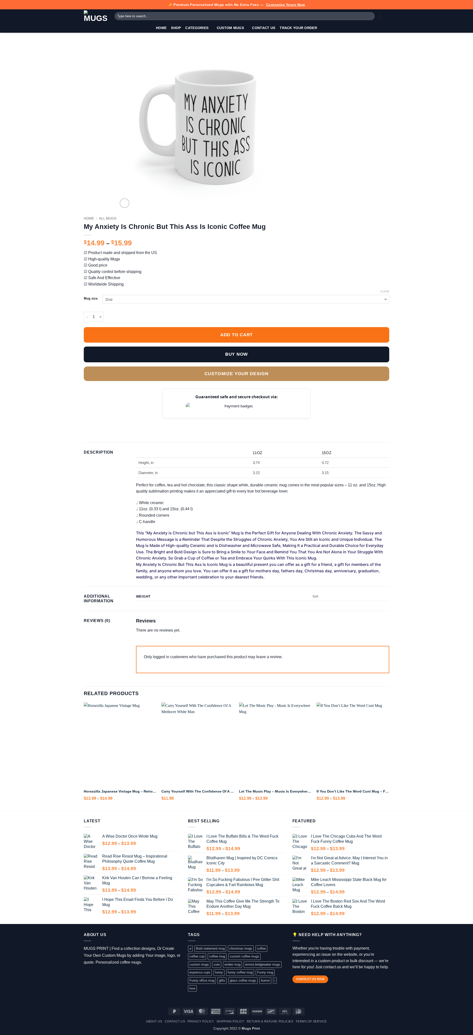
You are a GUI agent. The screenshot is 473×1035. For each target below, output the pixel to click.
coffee (261, 948)
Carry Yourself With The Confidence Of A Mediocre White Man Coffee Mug (197, 791)
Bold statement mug (210, 948)
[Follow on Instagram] (94, 974)
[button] (386, 16)
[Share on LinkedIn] (123, 422)
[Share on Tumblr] (129, 422)
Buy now (236, 354)
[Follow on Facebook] (87, 974)
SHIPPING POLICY (230, 1021)
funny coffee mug (240, 972)
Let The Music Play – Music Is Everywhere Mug (275, 791)
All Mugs (107, 218)
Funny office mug (201, 980)
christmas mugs (240, 948)
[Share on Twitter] (99, 422)
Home (161, 28)
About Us (154, 1021)
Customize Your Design (236, 373)
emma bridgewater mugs (262, 964)
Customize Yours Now (285, 5)
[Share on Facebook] (87, 422)
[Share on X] (93, 422)
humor (265, 980)
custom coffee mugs (244, 956)
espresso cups (199, 972)
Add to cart (236, 334)
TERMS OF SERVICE (311, 1021)
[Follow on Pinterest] (116, 974)
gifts (222, 980)
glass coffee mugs (243, 980)
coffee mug (217, 956)
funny (219, 972)
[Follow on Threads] (101, 974)
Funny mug (265, 972)
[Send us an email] (108, 974)
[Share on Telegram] (135, 422)
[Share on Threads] (105, 422)
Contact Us (263, 28)
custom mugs (199, 964)
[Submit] (370, 16)
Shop (176, 28)
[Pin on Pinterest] (117, 422)
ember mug (232, 964)
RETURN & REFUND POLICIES (270, 1021)
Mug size (91, 298)
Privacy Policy (200, 1021)
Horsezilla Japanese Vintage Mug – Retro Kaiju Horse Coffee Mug (120, 791)
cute (217, 964)
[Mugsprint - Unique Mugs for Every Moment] (95, 16)
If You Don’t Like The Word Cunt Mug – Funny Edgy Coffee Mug (353, 791)
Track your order (298, 28)
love (192, 988)
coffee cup (196, 956)
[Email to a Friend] (111, 422)
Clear (384, 291)
